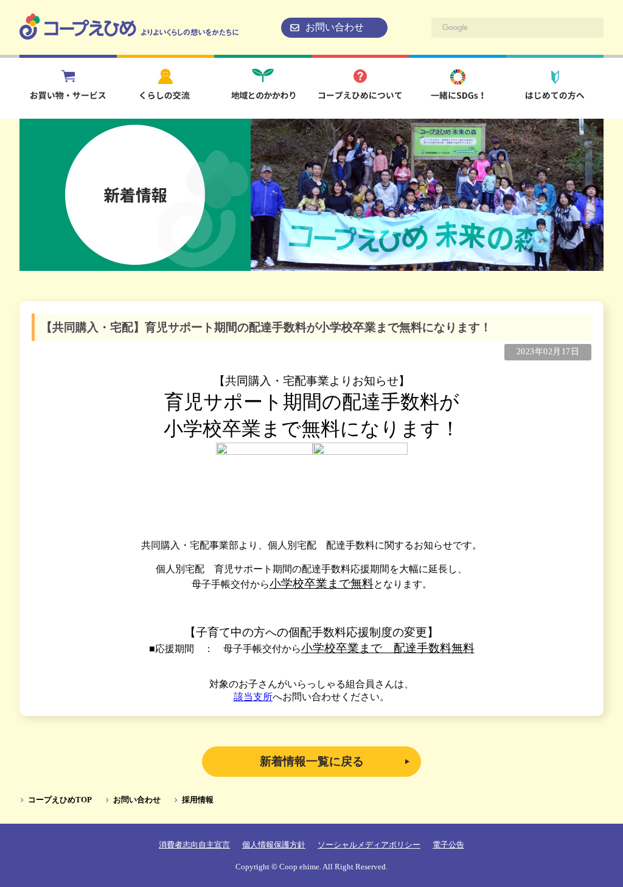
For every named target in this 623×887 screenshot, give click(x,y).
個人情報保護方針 (273, 845)
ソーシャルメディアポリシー (369, 845)
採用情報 (198, 800)
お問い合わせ (334, 27)
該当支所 (253, 697)
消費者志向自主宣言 (194, 845)
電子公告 (448, 845)
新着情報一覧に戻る (312, 761)
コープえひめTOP (60, 800)
